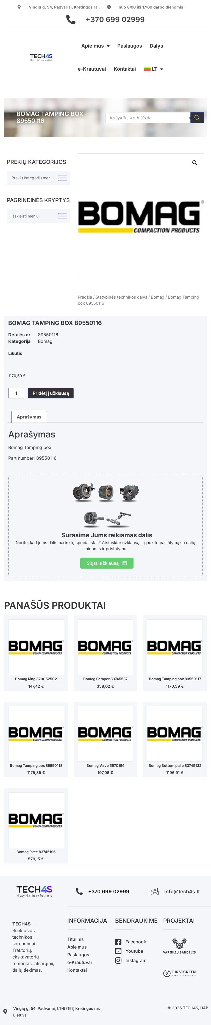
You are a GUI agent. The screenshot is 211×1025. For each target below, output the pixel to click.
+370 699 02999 (115, 19)
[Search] (197, 117)
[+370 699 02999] (71, 19)
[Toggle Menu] (62, 178)
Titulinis (75, 939)
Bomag (157, 297)
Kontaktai (125, 69)
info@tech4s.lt (182, 891)
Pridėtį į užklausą (51, 393)
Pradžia (85, 297)
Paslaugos (129, 46)
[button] (195, 163)
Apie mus (92, 46)
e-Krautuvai (92, 69)
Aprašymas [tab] (29, 417)
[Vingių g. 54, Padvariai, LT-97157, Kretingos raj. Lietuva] (5, 1011)
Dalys (156, 46)
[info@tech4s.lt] (155, 892)
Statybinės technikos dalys (121, 297)
